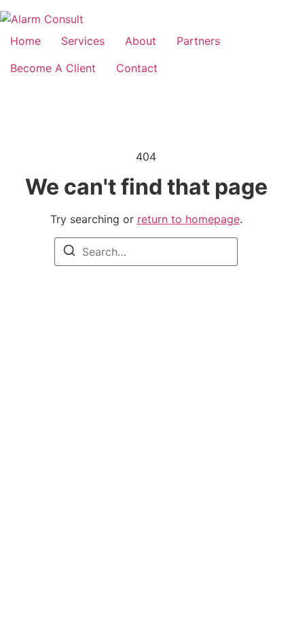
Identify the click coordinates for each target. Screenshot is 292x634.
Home (25, 41)
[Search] (69, 252)
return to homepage (188, 219)
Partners (198, 41)
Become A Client (53, 68)
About (140, 41)
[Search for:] (146, 251)
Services (83, 41)
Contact (137, 68)
